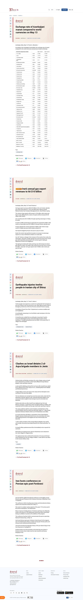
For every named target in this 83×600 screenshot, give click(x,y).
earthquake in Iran (19, 326)
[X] (16, 593)
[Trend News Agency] (13, 572)
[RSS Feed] (27, 593)
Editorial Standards (42, 578)
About (40, 572)
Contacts (40, 576)
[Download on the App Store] (60, 593)
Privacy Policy (65, 574)
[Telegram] (22, 593)
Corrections (41, 580)
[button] (10, 18)
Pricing (52, 572)
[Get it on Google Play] (69, 593)
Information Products (55, 574)
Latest (27, 572)
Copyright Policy (66, 576)
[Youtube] (19, 593)
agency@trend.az (13, 584)
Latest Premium (29, 574)
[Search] (49, 10)
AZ (69, 597)
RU (71, 597)
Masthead (40, 574)
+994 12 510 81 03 (13, 583)
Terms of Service (66, 572)
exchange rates (19, 152)
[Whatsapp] (11, 593)
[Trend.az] (13, 9)
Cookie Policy (65, 578)
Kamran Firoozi (29, 326)
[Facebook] (14, 593)
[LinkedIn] (24, 593)
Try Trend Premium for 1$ (23, 165)
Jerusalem (18, 444)
